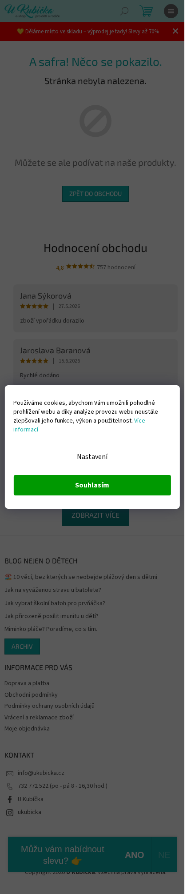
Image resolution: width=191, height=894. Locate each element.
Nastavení (92, 457)
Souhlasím (92, 485)
